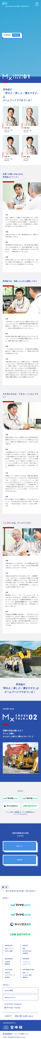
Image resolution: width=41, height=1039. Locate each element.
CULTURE (8, 970)
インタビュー (26, 961)
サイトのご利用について (21, 1034)
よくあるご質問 (27, 975)
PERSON (26, 959)
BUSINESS (9, 959)
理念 (24, 948)
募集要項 (25, 977)
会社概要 (25, 953)
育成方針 (7, 972)
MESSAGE (9, 945)
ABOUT (25, 945)
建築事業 (7, 964)
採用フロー (26, 972)
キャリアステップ (10, 975)
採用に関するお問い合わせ (24, 1016)
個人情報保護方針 (8, 1034)
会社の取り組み (27, 951)
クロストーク (26, 964)
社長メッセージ (9, 948)
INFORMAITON (28, 970)
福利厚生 (7, 977)
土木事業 (7, 961)
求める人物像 (9, 951)
